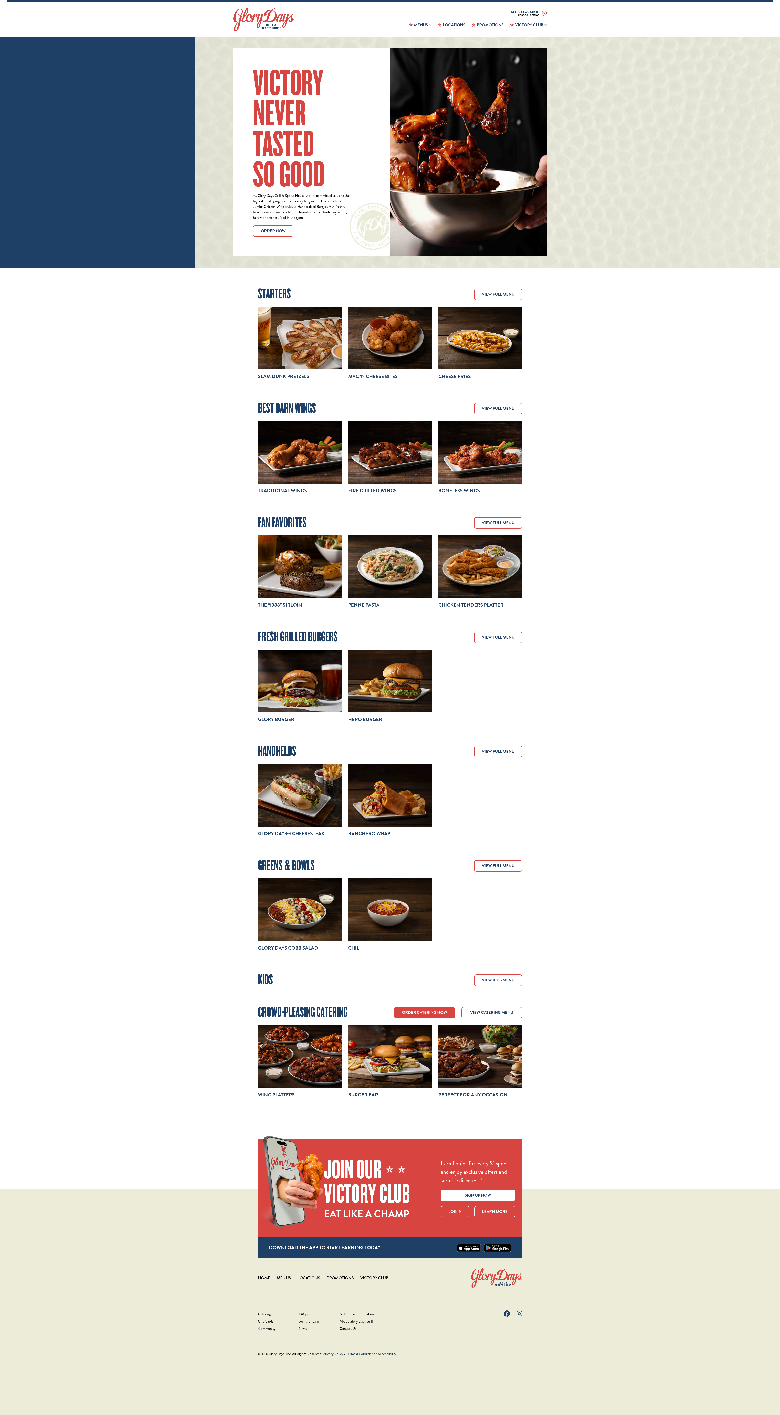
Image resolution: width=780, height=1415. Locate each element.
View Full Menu (498, 294)
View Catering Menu (491, 1013)
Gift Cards (265, 1321)
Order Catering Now (424, 1013)
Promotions (490, 25)
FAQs (303, 1314)
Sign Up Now (478, 1195)
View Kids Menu (498, 980)
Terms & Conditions (360, 1354)
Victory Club (529, 25)
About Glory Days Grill (356, 1321)
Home (264, 1278)
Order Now (273, 231)
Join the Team (309, 1321)
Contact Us (348, 1328)
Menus (421, 25)
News (303, 1328)
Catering (264, 1314)
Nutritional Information (357, 1314)
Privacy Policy (333, 1354)
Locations (454, 25)
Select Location (525, 12)
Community (266, 1328)
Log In (455, 1212)
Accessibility (387, 1354)
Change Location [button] (528, 15)
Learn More (495, 1212)
